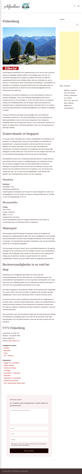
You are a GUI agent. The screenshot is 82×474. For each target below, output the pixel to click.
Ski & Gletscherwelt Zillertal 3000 (14, 383)
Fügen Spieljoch (9, 365)
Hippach (6, 348)
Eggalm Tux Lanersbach (11, 363)
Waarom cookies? (70, 90)
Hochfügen (7, 370)
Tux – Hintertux (8, 355)
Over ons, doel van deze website (71, 102)
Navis (5, 353)
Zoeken (62, 19)
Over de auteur (69, 93)
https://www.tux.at (14, 341)
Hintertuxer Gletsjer (10, 368)
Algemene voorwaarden (69, 107)
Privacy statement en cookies (70, 97)
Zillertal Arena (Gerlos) (11, 380)
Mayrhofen (7, 350)
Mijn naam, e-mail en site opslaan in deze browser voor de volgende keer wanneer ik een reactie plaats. (28, 444)
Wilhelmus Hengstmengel (21, 471)
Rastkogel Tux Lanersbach (12, 378)
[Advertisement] (69, 56)
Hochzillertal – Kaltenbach (12, 373)
